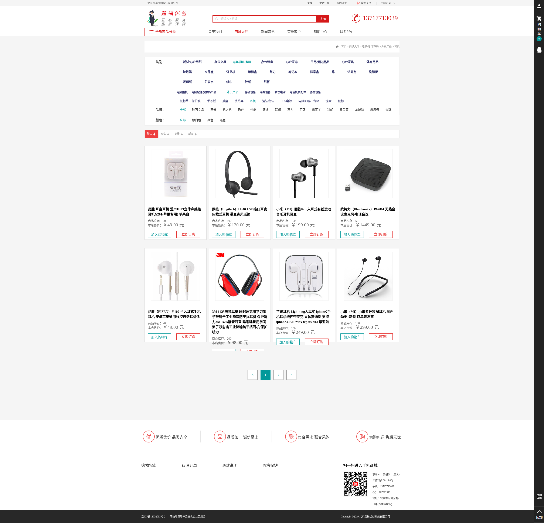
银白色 (196, 120)
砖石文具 (198, 109)
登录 (309, 3)
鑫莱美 (316, 109)
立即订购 (188, 234)
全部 (183, 109)
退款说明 (229, 465)
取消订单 (189, 465)
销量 (177, 133)
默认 (149, 133)
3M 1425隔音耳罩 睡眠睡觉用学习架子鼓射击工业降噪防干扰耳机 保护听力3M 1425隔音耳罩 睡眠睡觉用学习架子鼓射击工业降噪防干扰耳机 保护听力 (239, 322)
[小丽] (539, 49)
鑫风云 (374, 109)
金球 (388, 109)
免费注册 (324, 3)
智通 (266, 109)
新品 (190, 133)
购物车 (365, 3)
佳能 (253, 109)
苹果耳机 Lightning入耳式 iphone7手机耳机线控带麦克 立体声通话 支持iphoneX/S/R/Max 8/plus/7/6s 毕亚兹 (303, 317)
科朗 (330, 109)
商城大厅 (354, 46)
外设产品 (386, 46)
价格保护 (270, 465)
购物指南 (149, 465)
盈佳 (241, 109)
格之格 (227, 109)
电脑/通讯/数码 (370, 46)
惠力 (290, 109)
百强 (303, 109)
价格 (163, 133)
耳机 (397, 46)
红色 (210, 120)
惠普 (213, 109)
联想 (278, 109)
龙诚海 (359, 109)
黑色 (223, 120)
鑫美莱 (344, 109)
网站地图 (174, 516)
